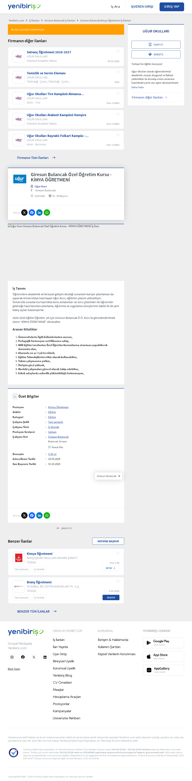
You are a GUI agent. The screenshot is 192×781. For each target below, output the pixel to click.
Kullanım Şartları (109, 647)
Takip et (158, 44)
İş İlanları (58, 640)
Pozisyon (18, 407)
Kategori (18, 417)
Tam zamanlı (55, 422)
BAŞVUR (111, 597)
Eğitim (52, 412)
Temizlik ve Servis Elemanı (46, 73)
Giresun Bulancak (45, 190)
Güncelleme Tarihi (24, 459)
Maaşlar (58, 689)
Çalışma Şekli (21, 422)
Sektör (17, 412)
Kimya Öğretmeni (58, 407)
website (158, 54)
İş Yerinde (53, 427)
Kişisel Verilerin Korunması (116, 654)
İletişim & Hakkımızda (113, 640)
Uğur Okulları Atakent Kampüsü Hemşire (56, 115)
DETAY (109, 568)
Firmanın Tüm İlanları (33, 157)
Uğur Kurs (41, 186)
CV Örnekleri (62, 682)
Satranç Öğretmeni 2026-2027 (49, 52)
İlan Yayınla (60, 647)
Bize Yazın (14, 669)
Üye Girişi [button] (60, 654)
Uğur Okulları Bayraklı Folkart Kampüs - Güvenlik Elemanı (56, 136)
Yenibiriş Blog (62, 675)
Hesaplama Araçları (67, 697)
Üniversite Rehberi (66, 718)
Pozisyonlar (61, 704)
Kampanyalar (62, 711)
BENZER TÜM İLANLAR (33, 611)
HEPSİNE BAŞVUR (108, 541)
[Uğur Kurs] (20, 179)
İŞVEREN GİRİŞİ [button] (142, 7)
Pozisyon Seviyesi (24, 432)
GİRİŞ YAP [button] (172, 7)
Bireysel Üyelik (63, 661)
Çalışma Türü (21, 427)
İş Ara (115, 7)
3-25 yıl (52, 454)
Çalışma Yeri (20, 437)
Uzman (52, 432)
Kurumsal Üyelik (64, 668)
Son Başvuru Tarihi (24, 464)
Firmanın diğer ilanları (147, 97)
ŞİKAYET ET (66, 528)
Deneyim (18, 454)
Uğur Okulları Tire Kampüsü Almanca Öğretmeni (54, 94)
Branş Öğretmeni (39, 582)
